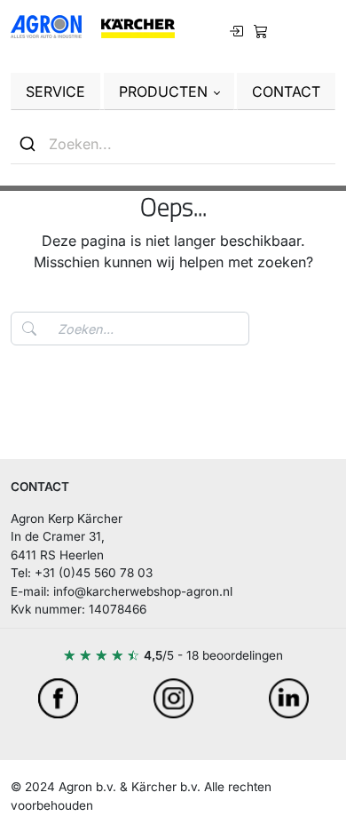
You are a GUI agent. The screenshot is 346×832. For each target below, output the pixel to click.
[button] (169, 91)
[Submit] (30, 143)
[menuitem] (261, 29)
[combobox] (173, 144)
